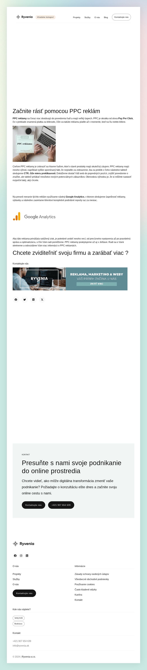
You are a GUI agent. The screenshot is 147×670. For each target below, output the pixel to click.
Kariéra (78, 595)
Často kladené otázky (86, 589)
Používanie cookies (85, 584)
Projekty (76, 17)
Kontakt (78, 600)
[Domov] (24, 17)
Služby (87, 17)
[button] (16, 299)
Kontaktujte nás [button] (20, 263)
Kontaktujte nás (121, 17)
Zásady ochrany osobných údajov (92, 574)
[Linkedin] (27, 555)
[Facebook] (15, 555)
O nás (97, 17)
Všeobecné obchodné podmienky (92, 579)
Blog (106, 17)
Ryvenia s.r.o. (29, 657)
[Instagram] (21, 555)
